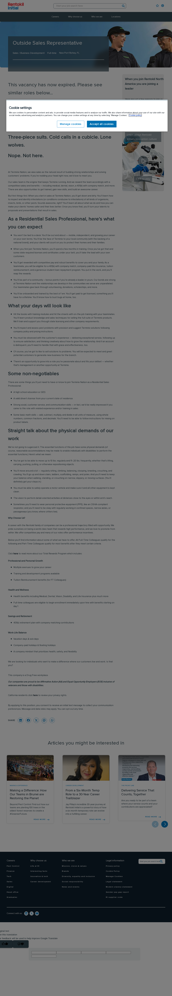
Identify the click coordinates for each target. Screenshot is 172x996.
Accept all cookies (102, 124)
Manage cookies (70, 124)
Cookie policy (135, 115)
